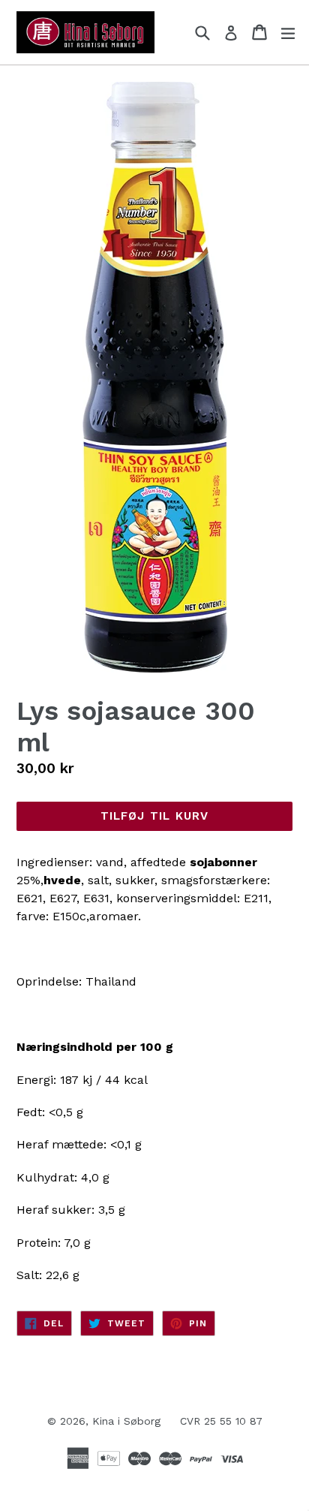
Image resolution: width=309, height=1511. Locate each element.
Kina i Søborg (126, 1421)
